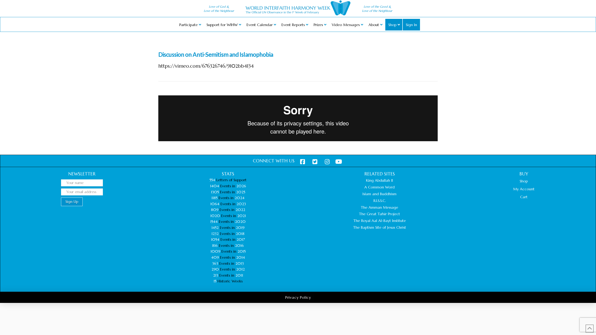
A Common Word (379, 187)
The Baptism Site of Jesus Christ (379, 227)
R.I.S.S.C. (379, 200)
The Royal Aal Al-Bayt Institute (379, 220)
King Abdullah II (379, 180)
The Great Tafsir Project (379, 213)
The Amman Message (379, 207)
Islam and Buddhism (379, 193)
